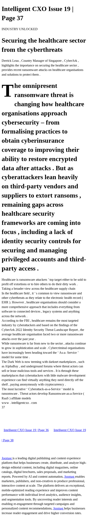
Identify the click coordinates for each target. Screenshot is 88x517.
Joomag (7, 458)
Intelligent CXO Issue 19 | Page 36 (26, 430)
